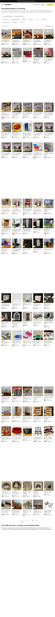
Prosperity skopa (48, 492)
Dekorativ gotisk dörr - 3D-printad (17, 323)
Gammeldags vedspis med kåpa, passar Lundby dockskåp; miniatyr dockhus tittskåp (17, 230)
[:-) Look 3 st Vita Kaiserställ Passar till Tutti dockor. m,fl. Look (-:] (6, 203)
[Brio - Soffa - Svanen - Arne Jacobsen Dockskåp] (17, 431)
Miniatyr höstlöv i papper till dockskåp (6, 438)
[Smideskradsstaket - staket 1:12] (17, 298)
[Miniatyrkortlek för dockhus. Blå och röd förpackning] (49, 335)
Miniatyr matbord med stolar (48, 304)
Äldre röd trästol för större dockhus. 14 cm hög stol (27, 210)
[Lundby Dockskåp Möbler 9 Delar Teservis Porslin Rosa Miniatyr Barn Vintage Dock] (49, 504)
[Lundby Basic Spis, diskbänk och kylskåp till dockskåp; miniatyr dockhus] (17, 335)
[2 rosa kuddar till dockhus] (38, 391)
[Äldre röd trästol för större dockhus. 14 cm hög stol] (27, 203)
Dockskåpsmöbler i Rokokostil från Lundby (48, 40)
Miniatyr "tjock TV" (27, 437)
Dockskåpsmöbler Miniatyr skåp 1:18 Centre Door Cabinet (6, 304)
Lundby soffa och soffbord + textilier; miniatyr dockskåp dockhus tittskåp (27, 341)
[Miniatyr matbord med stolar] (49, 298)
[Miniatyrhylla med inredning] (49, 411)
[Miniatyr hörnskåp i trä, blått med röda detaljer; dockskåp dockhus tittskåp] (27, 127)
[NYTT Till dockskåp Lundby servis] (27, 107)
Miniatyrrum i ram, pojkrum (48, 210)
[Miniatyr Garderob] (38, 223)
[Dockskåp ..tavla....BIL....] (38, 486)
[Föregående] (19, 520)
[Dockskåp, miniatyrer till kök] (49, 147)
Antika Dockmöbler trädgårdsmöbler (5, 398)
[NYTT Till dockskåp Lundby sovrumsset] (27, 147)
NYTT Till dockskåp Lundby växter (16, 114)
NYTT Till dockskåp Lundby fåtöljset (37, 134)
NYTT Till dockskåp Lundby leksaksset (48, 59)
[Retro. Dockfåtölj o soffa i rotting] (6, 504)
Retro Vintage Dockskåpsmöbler (37, 40)
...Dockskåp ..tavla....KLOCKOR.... (6, 492)
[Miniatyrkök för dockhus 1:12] (49, 223)
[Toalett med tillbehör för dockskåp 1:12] (17, 243)
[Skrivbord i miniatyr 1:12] (49, 243)
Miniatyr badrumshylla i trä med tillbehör (38, 418)
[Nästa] (36, 520)
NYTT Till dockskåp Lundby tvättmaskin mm (48, 114)
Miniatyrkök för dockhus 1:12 (47, 230)
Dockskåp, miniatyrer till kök (48, 154)
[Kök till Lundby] (27, 52)
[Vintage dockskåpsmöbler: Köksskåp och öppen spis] (38, 504)
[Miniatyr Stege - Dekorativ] (6, 316)
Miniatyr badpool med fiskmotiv (16, 134)
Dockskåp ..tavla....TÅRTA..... (16, 492)
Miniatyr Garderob (37, 229)
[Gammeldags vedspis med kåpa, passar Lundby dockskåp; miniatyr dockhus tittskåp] (17, 223)
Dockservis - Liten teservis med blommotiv (27, 511)
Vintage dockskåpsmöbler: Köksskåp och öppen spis (38, 511)
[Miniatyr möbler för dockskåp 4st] (38, 52)
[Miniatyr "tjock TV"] (27, 431)
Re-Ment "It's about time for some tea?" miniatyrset (27, 418)
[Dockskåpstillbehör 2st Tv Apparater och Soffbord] (6, 34)
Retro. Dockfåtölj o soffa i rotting (5, 511)
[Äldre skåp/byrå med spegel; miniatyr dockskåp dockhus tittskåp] (6, 223)
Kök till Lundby (26, 58)
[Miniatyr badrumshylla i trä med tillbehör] (38, 411)
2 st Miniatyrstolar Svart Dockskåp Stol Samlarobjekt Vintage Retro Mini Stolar (38, 438)
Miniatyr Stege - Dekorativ (5, 323)
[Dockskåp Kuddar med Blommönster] (6, 411)
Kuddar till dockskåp (48, 397)
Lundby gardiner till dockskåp (16, 398)
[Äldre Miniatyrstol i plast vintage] (38, 335)
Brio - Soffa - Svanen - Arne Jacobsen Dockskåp (17, 438)
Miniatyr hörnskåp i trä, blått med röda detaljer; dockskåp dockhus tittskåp (27, 134)
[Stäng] (54, 1)
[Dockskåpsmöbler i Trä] (6, 52)
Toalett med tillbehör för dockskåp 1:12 (17, 250)
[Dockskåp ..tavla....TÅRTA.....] (17, 486)
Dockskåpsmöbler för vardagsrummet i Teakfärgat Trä (27, 40)
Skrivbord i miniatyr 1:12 (48, 250)
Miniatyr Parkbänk (37, 322)
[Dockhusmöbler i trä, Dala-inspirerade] (17, 504)
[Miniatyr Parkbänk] (38, 316)
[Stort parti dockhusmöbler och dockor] (6, 107)
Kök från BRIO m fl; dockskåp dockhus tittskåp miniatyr (37, 154)
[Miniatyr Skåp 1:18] (38, 243)
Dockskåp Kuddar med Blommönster (5, 418)
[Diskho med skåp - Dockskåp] (38, 298)
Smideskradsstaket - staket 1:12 (16, 304)
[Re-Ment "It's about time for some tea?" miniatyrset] (27, 411)
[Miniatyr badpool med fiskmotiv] (17, 127)
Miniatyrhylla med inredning (48, 418)
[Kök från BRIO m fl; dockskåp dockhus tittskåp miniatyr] (38, 147)
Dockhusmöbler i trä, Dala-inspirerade (16, 511)
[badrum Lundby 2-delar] (17, 52)
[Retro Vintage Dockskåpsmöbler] (38, 34)
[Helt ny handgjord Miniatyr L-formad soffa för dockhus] (49, 431)
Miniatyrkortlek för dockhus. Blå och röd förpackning (48, 341)
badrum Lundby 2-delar (16, 59)
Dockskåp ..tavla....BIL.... (36, 492)
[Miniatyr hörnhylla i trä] (17, 411)
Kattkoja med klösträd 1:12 (4, 250)
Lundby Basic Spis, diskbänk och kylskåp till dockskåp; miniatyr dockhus (17, 341)
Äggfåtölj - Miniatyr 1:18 (48, 323)
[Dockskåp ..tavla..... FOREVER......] (27, 486)
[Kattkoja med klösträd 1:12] (6, 243)
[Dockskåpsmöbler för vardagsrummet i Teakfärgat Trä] (27, 34)
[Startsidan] (7, 4)
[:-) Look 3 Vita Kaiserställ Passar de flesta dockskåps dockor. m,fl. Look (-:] (17, 203)
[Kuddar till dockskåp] (49, 391)
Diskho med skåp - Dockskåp (37, 304)
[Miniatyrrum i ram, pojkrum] (49, 203)
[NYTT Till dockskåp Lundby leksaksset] (49, 52)
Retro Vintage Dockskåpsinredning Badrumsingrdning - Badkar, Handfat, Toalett (16, 40)
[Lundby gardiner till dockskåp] (17, 391)
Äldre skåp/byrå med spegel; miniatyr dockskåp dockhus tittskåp (6, 230)
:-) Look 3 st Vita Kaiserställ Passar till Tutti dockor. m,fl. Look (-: (5, 210)
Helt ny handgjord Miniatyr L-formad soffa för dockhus (48, 438)
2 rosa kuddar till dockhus (37, 398)
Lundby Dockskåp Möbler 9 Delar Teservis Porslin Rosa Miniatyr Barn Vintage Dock (49, 511)
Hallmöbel (25, 322)
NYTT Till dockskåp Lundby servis (27, 114)
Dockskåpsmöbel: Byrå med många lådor (27, 230)
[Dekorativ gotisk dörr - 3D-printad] (17, 316)
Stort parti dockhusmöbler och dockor (5, 114)
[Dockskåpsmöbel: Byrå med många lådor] (27, 223)
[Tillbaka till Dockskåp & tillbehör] (2, 16)
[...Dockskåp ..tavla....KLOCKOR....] (6, 486)
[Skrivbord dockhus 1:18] (27, 243)
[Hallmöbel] (27, 316)
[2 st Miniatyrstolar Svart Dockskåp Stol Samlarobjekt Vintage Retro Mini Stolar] (38, 431)
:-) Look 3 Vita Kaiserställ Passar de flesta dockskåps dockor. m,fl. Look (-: (16, 210)
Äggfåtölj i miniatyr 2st (27, 304)
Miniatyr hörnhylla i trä (16, 418)
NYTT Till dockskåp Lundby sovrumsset (27, 154)
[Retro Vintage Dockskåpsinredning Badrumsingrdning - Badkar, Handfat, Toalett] (17, 34)
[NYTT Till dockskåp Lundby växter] (17, 107)
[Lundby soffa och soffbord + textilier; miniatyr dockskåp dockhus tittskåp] (27, 335)
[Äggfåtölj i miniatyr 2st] (27, 298)
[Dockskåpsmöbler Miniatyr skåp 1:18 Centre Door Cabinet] (6, 298)
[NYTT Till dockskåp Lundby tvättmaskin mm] (49, 107)
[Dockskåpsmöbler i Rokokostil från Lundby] (49, 34)
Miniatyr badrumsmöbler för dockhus (5, 341)
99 (32, 520)
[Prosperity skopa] (49, 486)
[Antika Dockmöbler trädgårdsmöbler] (6, 391)
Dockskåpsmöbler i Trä (5, 59)
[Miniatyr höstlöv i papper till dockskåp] (6, 431)
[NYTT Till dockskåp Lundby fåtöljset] (38, 127)
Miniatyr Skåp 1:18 (37, 249)
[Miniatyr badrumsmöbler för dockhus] (6, 335)
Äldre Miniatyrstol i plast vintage (37, 341)
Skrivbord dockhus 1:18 (27, 250)
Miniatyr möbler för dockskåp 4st (37, 59)
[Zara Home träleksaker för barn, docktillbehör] (27, 391)
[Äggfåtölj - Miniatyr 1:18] (49, 316)
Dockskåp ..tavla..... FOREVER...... (27, 492)
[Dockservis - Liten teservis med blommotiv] (27, 504)
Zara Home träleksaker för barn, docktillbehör (27, 398)
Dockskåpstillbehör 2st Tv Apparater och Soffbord (6, 40)
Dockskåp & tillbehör (8, 16)
